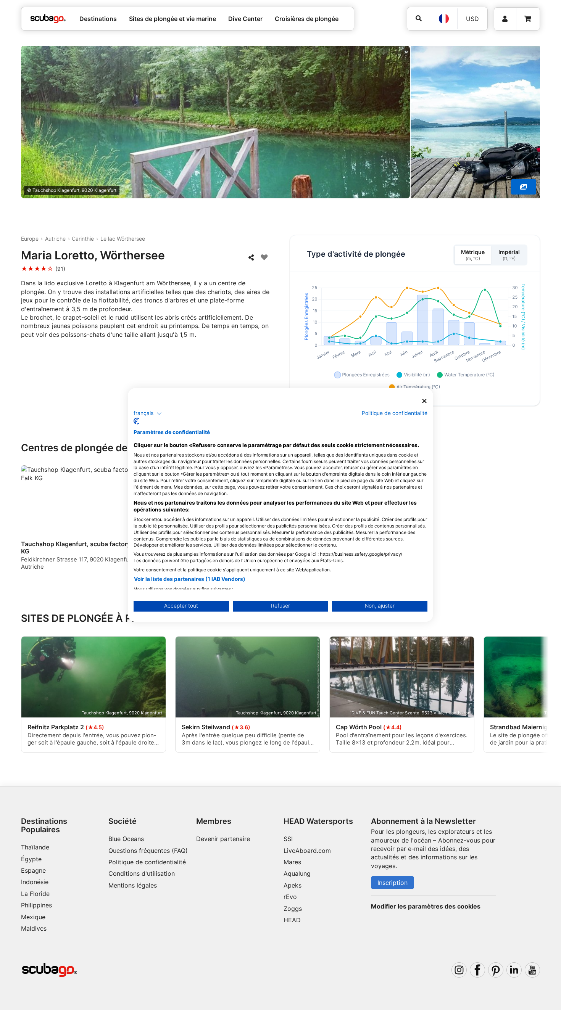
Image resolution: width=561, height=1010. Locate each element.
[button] (148, 413)
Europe (30, 238)
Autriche (55, 238)
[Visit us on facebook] (477, 970)
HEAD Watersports (318, 821)
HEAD (292, 920)
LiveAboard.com (307, 850)
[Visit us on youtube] (532, 970)
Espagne (33, 870)
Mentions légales (132, 885)
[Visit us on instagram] (459, 970)
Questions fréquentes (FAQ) (148, 850)
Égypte (31, 859)
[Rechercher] (418, 18)
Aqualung (297, 873)
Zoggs (293, 908)
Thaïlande (35, 847)
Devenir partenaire (223, 839)
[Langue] (443, 18)
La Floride (35, 893)
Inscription (392, 882)
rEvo (290, 897)
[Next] (535, 521)
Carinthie (83, 238)
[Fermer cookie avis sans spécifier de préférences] (424, 401)
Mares (292, 862)
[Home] (48, 18)
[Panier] (528, 19)
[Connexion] (505, 19)
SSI (288, 839)
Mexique (33, 917)
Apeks (292, 885)
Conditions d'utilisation (142, 873)
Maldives (34, 928)
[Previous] (31, 521)
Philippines (36, 905)
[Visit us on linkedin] (514, 970)
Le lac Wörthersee (122, 238)
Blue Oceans (126, 839)
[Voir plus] (523, 187)
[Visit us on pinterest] (495, 970)
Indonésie (34, 882)
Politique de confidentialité (147, 862)
